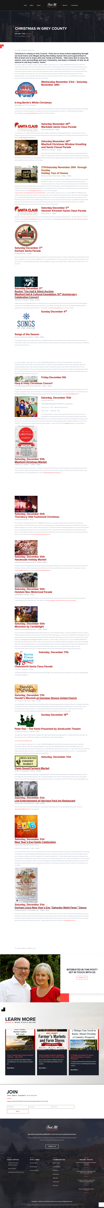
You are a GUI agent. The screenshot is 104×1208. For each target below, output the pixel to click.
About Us (65, 5)
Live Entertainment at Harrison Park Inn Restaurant (45, 800)
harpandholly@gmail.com (72, 394)
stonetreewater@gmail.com (43, 570)
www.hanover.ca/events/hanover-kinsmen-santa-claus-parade (70, 219)
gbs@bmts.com (69, 423)
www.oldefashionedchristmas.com (41, 534)
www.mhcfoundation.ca (56, 308)
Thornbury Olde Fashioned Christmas (37, 516)
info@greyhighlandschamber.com (27, 137)
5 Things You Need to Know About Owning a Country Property (82, 1057)
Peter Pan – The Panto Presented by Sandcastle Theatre (48, 728)
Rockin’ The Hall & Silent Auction (34, 291)
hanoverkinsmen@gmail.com (31, 219)
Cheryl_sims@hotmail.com (21, 570)
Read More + (11, 1068)
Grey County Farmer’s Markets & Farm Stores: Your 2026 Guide (52, 1056)
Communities (74, 5)
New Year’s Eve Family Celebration (35, 842)
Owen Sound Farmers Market (32, 768)
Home (25, 5)
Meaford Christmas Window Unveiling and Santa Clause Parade (63, 146)
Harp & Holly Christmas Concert (34, 383)
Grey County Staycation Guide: (86, 1189)
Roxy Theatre (18, 105)
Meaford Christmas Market (31, 461)
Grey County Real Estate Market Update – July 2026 (20, 1056)
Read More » (86, 1167)
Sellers (31, 5)
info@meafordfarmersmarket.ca (52, 472)
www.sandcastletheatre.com (24, 740)
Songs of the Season (27, 334)
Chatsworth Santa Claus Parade (34, 666)
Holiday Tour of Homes (54, 173)
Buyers (39, 5)
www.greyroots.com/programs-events (32, 639)
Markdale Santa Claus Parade (58, 126)
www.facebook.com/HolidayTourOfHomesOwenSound (29, 192)
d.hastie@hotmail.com (69, 920)
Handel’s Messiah (25, 698)
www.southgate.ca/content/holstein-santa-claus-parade (61, 600)
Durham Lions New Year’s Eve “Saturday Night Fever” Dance (51, 907)
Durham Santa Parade (28, 250)
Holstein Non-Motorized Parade (33, 592)
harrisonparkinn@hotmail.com (22, 809)
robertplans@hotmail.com (35, 190)
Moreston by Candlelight (29, 626)
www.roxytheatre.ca (32, 113)
